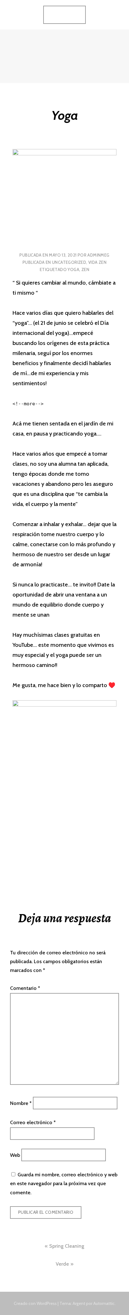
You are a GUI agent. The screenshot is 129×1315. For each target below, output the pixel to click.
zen (85, 269)
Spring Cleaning (66, 1246)
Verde (62, 1264)
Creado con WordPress (35, 1303)
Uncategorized (69, 262)
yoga (73, 269)
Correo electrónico (33, 1122)
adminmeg (98, 255)
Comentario (25, 988)
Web (15, 1155)
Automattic (104, 1303)
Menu (68, 14)
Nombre (21, 1103)
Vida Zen (97, 262)
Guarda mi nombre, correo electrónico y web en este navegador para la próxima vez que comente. (63, 1184)
